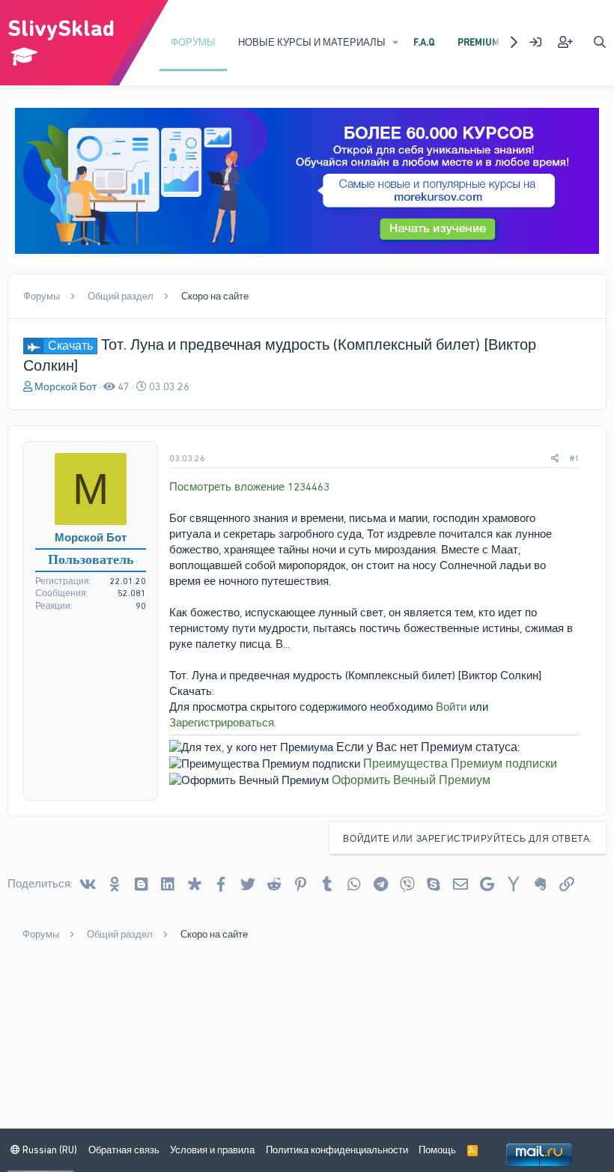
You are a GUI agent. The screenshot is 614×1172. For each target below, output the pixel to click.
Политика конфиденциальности (337, 1150)
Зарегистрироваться (221, 722)
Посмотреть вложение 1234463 (249, 487)
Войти (451, 707)
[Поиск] (599, 42)
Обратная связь (123, 1150)
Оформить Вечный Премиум (411, 780)
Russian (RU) (48, 1150)
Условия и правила (212, 1150)
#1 (575, 458)
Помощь (437, 1150)
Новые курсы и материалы (312, 42)
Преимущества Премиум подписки (460, 763)
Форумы (193, 42)
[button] (395, 42)
